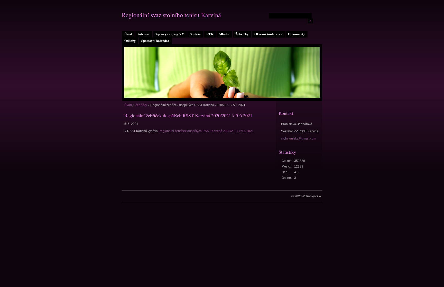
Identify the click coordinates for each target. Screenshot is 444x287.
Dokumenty (296, 33)
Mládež (224, 33)
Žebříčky (242, 33)
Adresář (144, 33)
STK (210, 33)
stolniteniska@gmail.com (298, 138)
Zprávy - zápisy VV (169, 33)
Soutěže (195, 33)
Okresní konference (268, 33)
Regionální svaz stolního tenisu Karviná (171, 15)
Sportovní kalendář (155, 40)
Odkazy (130, 40)
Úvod (128, 33)
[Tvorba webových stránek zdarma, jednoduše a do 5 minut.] (320, 197)
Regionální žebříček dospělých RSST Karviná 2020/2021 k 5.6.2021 (206, 131)
